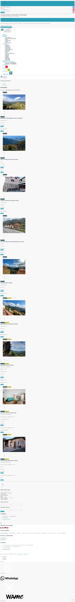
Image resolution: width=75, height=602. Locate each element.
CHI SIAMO (5, 35)
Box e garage (8, 42)
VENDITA (5, 92)
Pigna (6, 52)
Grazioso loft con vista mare (7, 365)
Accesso (2, 12)
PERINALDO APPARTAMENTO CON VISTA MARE (11, 118)
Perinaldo (7, 51)
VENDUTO (9, 298)
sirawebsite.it (26, 554)
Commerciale (8, 40)
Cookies (4, 557)
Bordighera (7, 45)
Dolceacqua (7, 48)
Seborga (7, 55)
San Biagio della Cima (10, 53)
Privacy (4, 556)
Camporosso (7, 46)
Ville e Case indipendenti (10, 38)
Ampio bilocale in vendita (6, 282)
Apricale (7, 44)
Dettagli (2, 126)
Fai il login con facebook (5, 14)
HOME (4, 34)
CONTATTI (5, 64)
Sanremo (7, 54)
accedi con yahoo (14, 14)
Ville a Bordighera (4, 533)
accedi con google (22, 14)
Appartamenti (8, 37)
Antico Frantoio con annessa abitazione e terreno (12, 241)
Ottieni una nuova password (6, 27)
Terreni (6, 41)
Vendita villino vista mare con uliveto (9, 460)
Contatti (4, 559)
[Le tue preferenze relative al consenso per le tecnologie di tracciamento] (73, 600)
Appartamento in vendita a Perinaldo (9, 323)
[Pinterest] (73, 9)
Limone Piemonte (9, 49)
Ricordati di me (5, 9)
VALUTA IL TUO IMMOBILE (10, 62)
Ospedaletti (7, 50)
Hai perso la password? (5, 11)
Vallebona (7, 57)
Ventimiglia (7, 59)
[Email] (73, 12)
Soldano (7, 56)
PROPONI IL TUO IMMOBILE (8, 61)
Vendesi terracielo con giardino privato (9, 200)
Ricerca (2, 511)
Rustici (6, 39)
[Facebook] (73, 7)
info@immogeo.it (6, 519)
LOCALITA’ (5, 43)
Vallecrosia (7, 58)
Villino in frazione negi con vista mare (9, 159)
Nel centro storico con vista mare (8, 412)
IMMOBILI (5, 36)
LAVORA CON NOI (6, 60)
